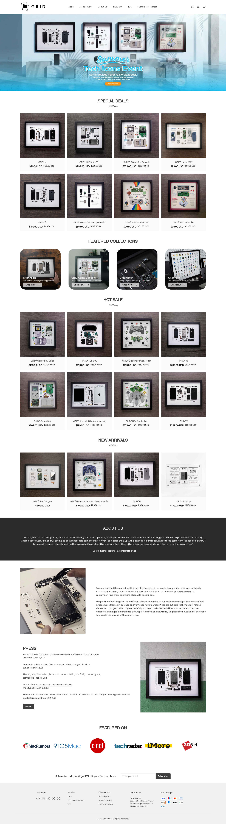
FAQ (130, 7)
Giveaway (118, 7)
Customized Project (147, 7)
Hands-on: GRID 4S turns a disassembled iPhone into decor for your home (61, 654)
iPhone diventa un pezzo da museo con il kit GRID (48, 684)
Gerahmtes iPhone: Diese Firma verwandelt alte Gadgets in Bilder (56, 664)
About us (102, 7)
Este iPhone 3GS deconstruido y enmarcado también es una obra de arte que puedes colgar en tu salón (76, 694)
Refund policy (104, 796)
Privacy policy (104, 792)
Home (71, 7)
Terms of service (106, 804)
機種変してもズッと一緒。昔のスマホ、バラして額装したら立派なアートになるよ (62, 674)
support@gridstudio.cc (139, 801)
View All (113, 105)
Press (70, 796)
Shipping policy (105, 800)
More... (28, 706)
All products (86, 7)
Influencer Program (76, 800)
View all (113, 304)
